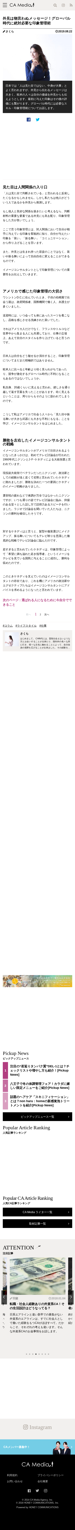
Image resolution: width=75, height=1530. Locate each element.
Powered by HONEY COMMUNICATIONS (37, 1507)
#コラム (8, 625)
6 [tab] (42, 1354)
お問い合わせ (15, 1481)
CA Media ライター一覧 (37, 1212)
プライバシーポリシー (51, 1475)
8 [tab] (48, 1354)
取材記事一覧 (37, 1223)
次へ (46, 614)
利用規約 (12, 1475)
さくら (10, 31)
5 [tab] (39, 1354)
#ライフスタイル (26, 625)
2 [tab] (29, 1354)
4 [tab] (36, 1354)
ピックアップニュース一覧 (37, 1116)
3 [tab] (32, 1354)
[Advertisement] (37, 150)
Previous (4, 1297)
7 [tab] (45, 1354)
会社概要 (43, 1481)
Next (71, 1297)
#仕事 (43, 625)
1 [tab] (26, 1354)
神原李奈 (63, 1298)
